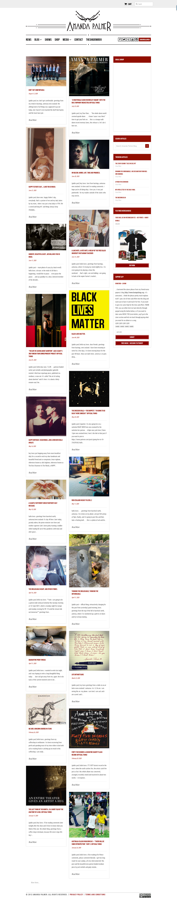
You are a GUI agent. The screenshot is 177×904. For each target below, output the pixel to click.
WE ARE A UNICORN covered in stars (40, 729)
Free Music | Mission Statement (132, 343)
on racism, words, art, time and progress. (86, 173)
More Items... (35, 882)
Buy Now (132, 265)
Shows (48, 40)
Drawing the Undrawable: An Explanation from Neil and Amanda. (131, 172)
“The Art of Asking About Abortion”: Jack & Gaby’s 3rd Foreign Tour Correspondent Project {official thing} (45, 354)
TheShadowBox (94, 40)
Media (66, 40)
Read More (32, 120)
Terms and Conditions (95, 894)
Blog (37, 40)
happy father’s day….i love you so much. (42, 187)
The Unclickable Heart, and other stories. (43, 589)
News (28, 40)
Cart (130, 4)
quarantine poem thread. (37, 660)
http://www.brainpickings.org (134, 292)
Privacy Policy (76, 894)
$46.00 (117, 224)
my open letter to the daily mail (125, 190)
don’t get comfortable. (37, 90)
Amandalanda (145, 39)
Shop (57, 40)
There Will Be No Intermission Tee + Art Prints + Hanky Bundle (131, 219)
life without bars (78, 674)
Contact (78, 40)
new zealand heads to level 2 (82, 500)
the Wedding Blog (120, 198)
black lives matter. (78, 334)
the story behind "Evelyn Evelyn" (125, 163)
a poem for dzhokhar (121, 182)
